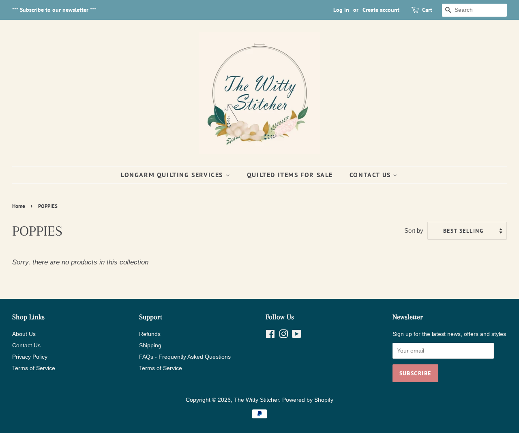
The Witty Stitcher (256, 399)
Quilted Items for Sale (290, 175)
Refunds (150, 334)
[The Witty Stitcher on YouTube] (296, 335)
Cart (427, 9)
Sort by (413, 230)
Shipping (150, 345)
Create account (380, 9)
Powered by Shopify (307, 399)
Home (18, 206)
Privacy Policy (29, 356)
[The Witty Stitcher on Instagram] (283, 335)
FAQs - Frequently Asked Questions (185, 356)
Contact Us (371, 175)
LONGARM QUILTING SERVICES (173, 175)
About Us (24, 334)
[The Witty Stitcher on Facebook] (270, 335)
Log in (341, 9)
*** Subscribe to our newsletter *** (54, 9)
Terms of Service (33, 368)
